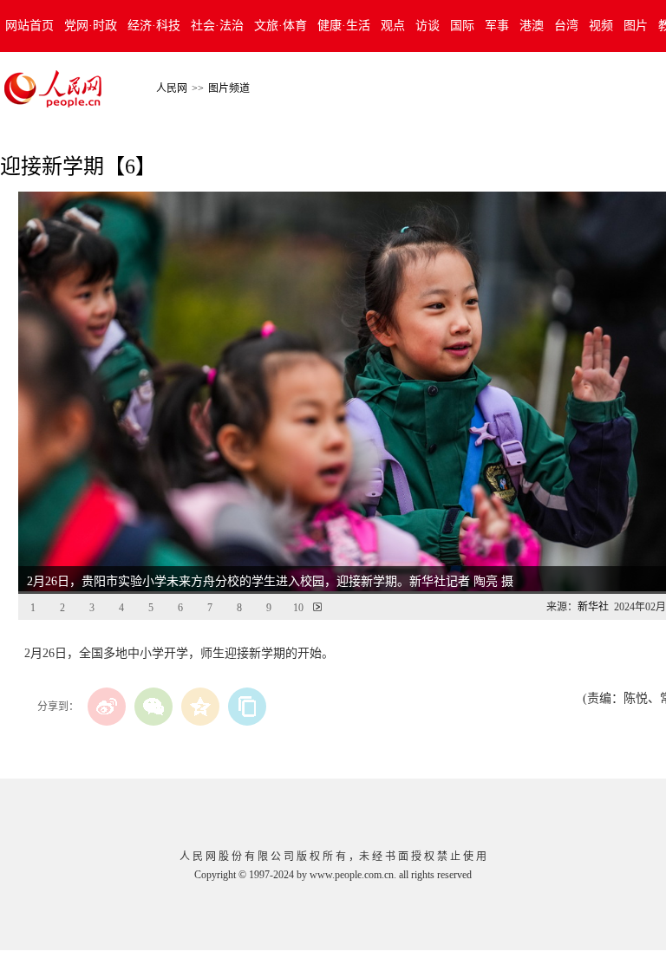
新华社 (593, 607)
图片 (636, 25)
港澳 (531, 25)
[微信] (153, 707)
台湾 (566, 25)
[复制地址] (247, 707)
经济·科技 (153, 25)
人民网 (171, 88)
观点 (393, 25)
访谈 (427, 25)
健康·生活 (343, 25)
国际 (462, 25)
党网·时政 (90, 25)
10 (298, 608)
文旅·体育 (280, 25)
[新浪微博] (107, 707)
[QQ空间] (200, 707)
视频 (601, 25)
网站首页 (29, 25)
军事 (497, 25)
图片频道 (229, 88)
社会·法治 (217, 25)
